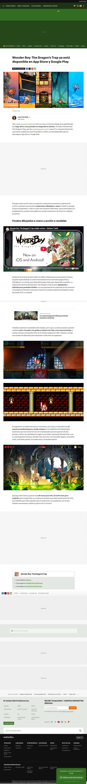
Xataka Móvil (7, 748)
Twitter (84, 6)
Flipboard (75, 6)
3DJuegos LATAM (20, 767)
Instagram (78, 6)
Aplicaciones (24, 593)
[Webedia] (83, 1)
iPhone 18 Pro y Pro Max (54, 694)
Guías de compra (22, 709)
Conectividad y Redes (35, 718)
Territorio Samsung (34, 710)
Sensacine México (30, 767)
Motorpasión (53, 745)
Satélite (30, 46)
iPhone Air (53, 46)
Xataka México (8, 767)
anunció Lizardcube (28, 124)
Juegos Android (44, 593)
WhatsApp (61, 46)
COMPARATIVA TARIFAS (50, 6)
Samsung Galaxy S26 (40, 694)
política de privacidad (67, 711)
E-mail (35, 69)
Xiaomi (33, 706)
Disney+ (83, 46)
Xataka (6, 745)
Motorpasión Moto (53, 748)
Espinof (29, 748)
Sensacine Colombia (30, 771)
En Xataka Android (45, 313)
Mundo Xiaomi (7, 756)
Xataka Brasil (7, 769)
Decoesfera (65, 748)
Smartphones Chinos (21, 718)
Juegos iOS (34, 593)
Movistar (6, 706)
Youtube (81, 6)
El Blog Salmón (77, 745)
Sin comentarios (19, 68)
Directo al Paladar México (43, 767)
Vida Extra (18, 748)
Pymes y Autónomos (76, 748)
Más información (56, 782)
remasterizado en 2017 (41, 129)
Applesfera (7, 750)
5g (18, 714)
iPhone (33, 714)
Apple (19, 706)
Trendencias (65, 745)
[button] (24, 117)
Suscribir (73, 708)
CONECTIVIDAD (10, 6)
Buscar (80, 730)
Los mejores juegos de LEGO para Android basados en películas (54, 317)
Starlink (46, 46)
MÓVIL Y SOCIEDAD (23, 6)
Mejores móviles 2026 (26, 694)
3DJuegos (18, 745)
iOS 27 (23, 46)
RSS (65, 721)
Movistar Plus (38, 46)
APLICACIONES (36, 6)
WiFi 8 (18, 46)
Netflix (77, 46)
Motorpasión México (53, 767)
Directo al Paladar (43, 745)
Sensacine (30, 745)
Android (6, 714)
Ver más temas (8, 723)
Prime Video (69, 46)
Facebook (27, 69)
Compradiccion (66, 750)
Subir (78, 737)
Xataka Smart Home (7, 753)
